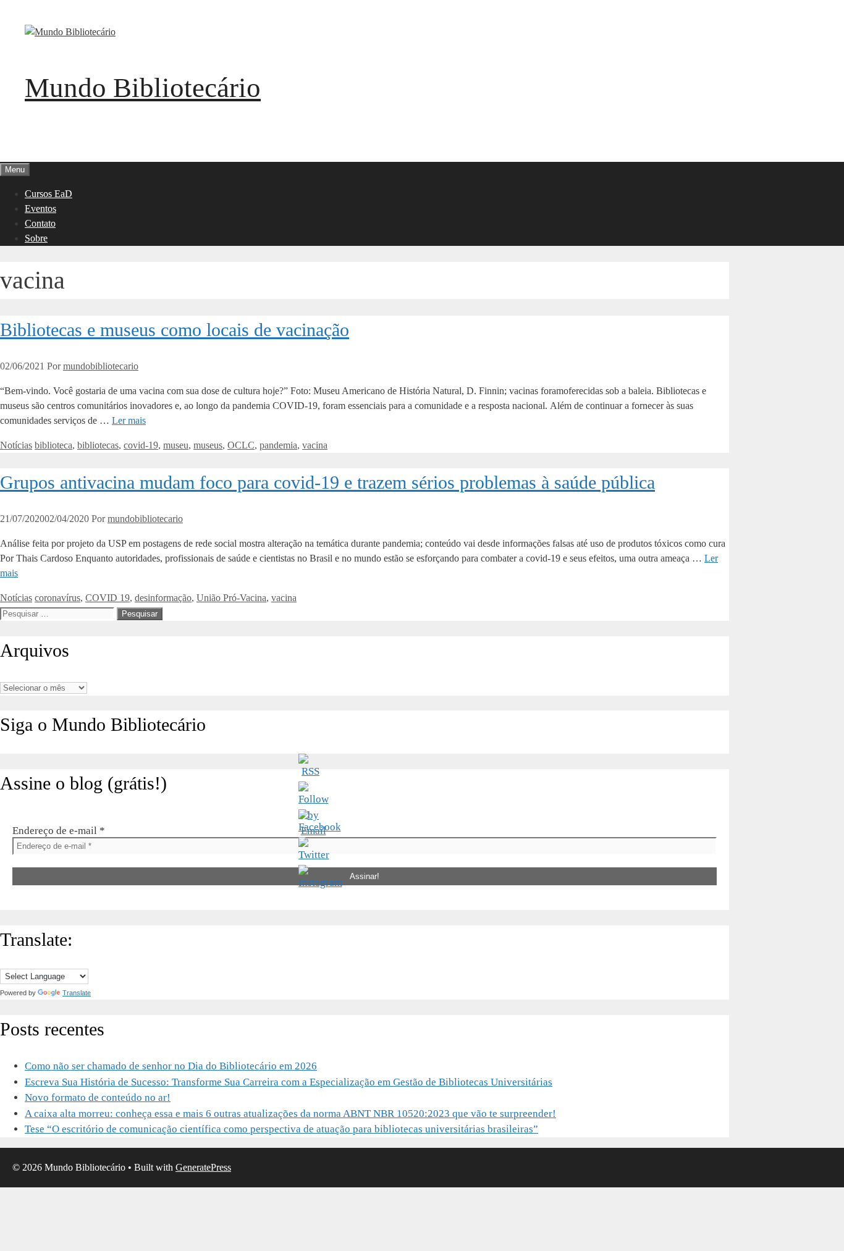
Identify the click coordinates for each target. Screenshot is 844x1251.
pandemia (278, 445)
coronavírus (57, 597)
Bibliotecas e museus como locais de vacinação (174, 329)
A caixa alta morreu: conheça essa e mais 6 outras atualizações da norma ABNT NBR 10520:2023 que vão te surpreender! (290, 1113)
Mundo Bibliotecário (143, 87)
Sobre (36, 238)
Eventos (40, 208)
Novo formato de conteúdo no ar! (98, 1097)
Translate (76, 992)
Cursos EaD (48, 193)
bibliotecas (98, 445)
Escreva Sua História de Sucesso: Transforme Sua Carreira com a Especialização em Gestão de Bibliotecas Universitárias (288, 1082)
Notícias (16, 445)
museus (207, 445)
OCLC (241, 445)
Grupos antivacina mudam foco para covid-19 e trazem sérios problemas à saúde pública (327, 482)
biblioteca (53, 445)
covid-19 (141, 445)
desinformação (163, 597)
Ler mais (129, 420)
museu (175, 445)
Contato (40, 223)
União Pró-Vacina (231, 597)
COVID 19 (107, 597)
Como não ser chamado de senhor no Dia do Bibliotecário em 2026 (171, 1066)
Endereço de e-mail (58, 830)
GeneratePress (203, 1167)
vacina (314, 445)
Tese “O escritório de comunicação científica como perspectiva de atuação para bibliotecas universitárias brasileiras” (281, 1129)
